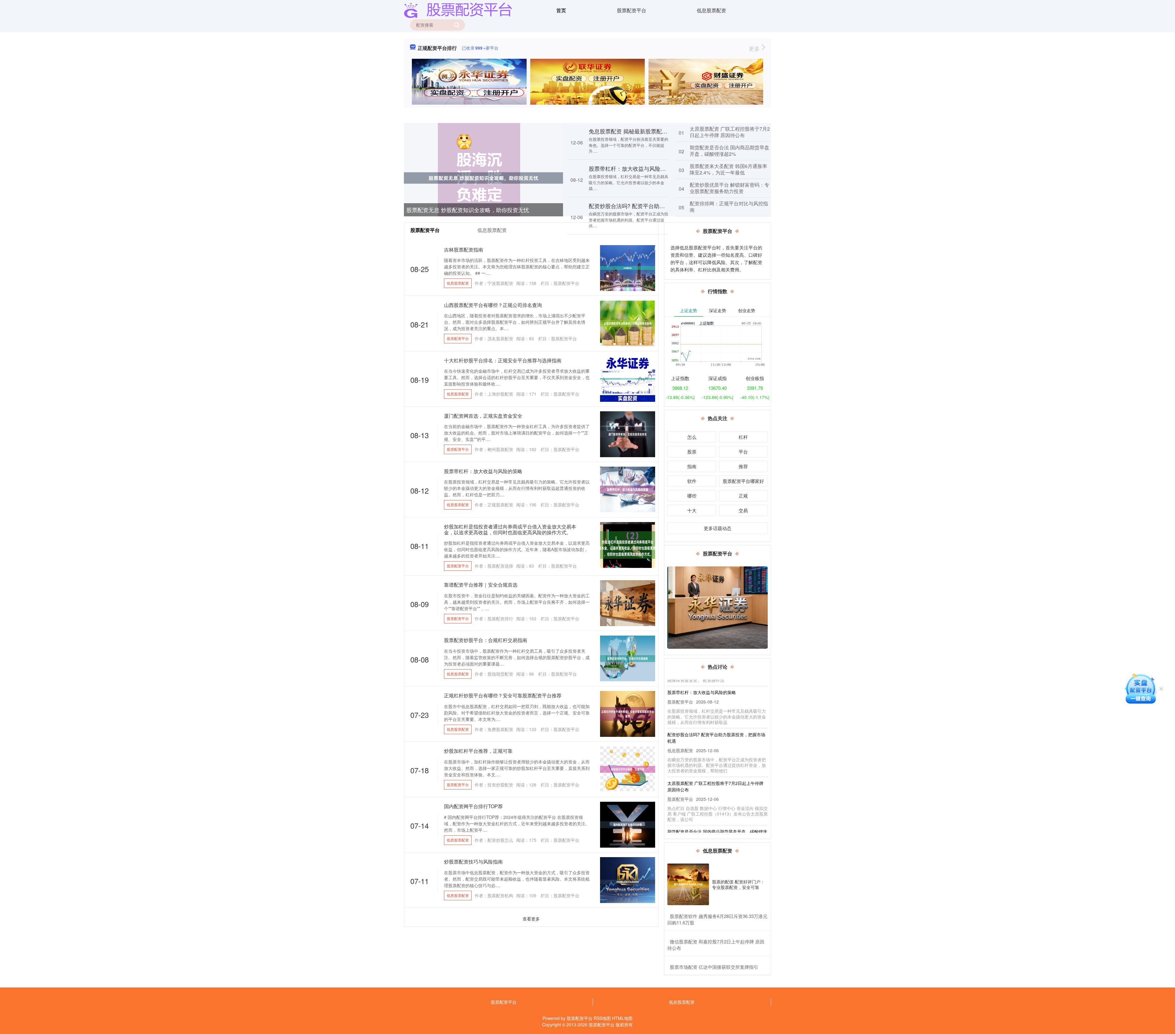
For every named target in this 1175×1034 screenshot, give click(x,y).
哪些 (691, 495)
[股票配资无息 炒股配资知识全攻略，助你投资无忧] (483, 177)
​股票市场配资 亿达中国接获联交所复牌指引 (714, 967)
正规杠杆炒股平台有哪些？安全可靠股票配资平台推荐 (502, 695)
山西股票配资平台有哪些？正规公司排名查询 (493, 304)
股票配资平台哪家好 (743, 481)
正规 (743, 495)
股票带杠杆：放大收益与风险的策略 (633, 168)
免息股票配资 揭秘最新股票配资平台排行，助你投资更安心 (661, 131)
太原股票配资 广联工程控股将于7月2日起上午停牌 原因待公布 (730, 132)
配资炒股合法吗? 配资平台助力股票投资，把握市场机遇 (657, 206)
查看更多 (531, 919)
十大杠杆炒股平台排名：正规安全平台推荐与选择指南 (502, 360)
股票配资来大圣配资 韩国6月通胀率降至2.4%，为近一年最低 (728, 169)
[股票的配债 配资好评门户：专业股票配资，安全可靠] (688, 884)
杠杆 (743, 437)
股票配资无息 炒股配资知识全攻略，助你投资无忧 (467, 210)
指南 (691, 466)
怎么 (691, 437)
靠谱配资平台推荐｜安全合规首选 (480, 584)
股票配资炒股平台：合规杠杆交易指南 (485, 640)
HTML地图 (622, 1018)
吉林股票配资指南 (463, 249)
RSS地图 (602, 1018)
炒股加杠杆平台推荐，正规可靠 (478, 750)
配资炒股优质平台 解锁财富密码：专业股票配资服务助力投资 (729, 188)
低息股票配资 (711, 10)
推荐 (743, 466)
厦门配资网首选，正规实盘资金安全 (483, 415)
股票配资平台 (631, 10)
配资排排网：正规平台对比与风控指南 (729, 206)
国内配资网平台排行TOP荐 (473, 806)
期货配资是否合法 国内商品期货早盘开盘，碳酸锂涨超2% (729, 150)
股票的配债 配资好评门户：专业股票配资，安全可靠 (738, 884)
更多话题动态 (717, 528)
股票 (691, 451)
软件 (691, 481)
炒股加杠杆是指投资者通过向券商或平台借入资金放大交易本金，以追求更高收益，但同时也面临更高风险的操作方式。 (510, 529)
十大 (691, 510)
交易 (743, 510)
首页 (561, 10)
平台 (743, 451)
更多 (755, 48)
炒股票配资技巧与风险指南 (473, 861)
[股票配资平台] (458, 10)
